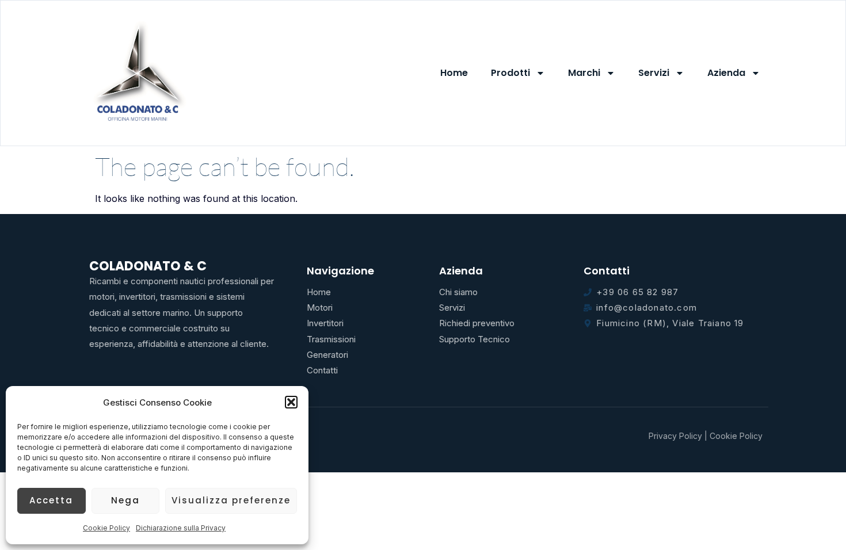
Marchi (584, 72)
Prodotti (510, 72)
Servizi (653, 72)
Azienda (726, 72)
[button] (291, 402)
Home (454, 72)
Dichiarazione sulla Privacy (181, 528)
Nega (125, 500)
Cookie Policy (106, 528)
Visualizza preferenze (231, 500)
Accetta (51, 500)
